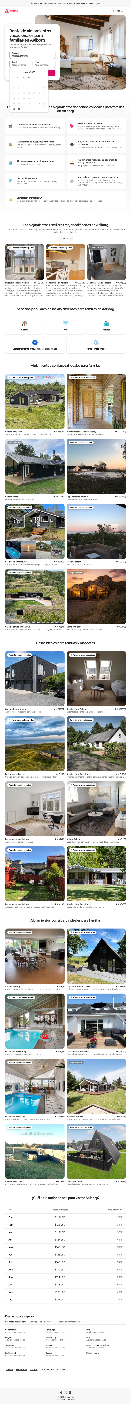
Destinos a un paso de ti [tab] (15, 1322)
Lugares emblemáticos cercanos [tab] (72, 1322)
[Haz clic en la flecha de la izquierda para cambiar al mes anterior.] (14, 72)
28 (39, 104)
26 (29, 104)
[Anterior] (60, 239)
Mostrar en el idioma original (88, 3)
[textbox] (21, 64)
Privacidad (60, 1399)
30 (14, 109)
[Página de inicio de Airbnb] (11, 11)
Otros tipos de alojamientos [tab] (42, 1322)
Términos (71, 1399)
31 (19, 109)
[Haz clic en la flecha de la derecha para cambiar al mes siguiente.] (44, 72)
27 (34, 104)
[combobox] (32, 55)
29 (44, 104)
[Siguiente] (71, 239)
